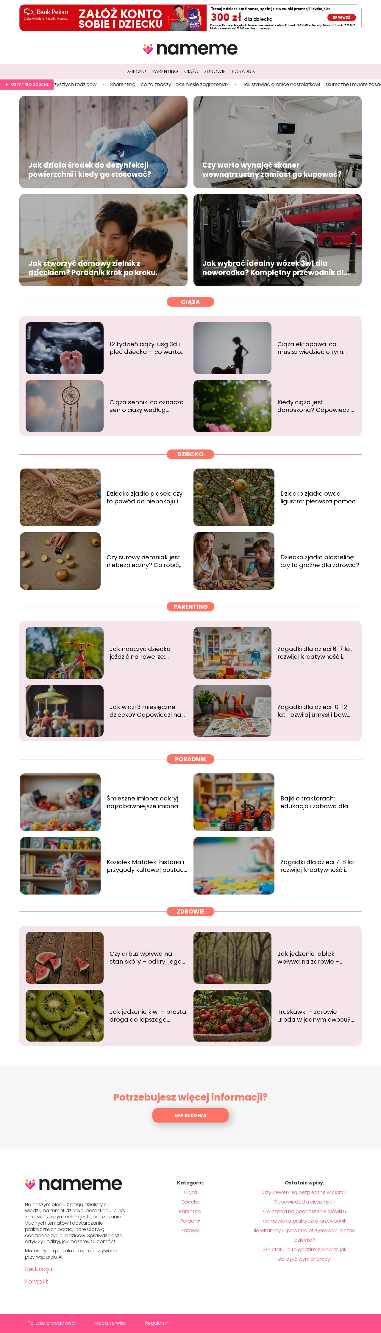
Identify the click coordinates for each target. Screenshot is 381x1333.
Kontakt (36, 1281)
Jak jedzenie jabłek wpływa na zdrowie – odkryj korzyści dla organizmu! (308, 957)
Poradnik (190, 759)
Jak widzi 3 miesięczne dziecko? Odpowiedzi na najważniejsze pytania (145, 711)
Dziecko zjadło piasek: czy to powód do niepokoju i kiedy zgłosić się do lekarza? (144, 497)
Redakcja (38, 1269)
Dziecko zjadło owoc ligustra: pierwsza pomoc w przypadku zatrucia (317, 497)
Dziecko (190, 454)
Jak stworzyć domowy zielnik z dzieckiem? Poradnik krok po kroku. (93, 268)
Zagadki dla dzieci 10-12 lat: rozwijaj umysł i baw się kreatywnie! (312, 711)
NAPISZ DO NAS (191, 1115)
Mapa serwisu (110, 1323)
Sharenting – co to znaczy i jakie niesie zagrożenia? (92, 85)
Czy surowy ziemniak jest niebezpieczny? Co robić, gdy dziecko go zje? (143, 561)
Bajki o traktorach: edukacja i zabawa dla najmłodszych (314, 802)
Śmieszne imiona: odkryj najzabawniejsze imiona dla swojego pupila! (142, 802)
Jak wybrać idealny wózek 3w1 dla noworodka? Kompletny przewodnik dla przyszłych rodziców (275, 268)
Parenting (191, 606)
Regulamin (157, 1323)
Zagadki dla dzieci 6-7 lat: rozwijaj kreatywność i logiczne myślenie (315, 653)
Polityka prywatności (51, 1323)
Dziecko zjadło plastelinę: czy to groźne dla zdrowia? (319, 561)
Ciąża (190, 302)
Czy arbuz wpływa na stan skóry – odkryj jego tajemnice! (146, 957)
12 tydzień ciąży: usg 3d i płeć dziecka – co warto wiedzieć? (145, 348)
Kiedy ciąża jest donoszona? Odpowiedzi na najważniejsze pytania (315, 406)
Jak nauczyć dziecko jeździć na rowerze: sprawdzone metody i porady (142, 653)
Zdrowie (190, 911)
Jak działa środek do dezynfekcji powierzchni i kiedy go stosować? (89, 169)
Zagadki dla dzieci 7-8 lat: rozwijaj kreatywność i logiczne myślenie (318, 866)
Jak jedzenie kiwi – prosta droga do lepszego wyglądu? (148, 1015)
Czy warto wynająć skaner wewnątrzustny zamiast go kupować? (272, 169)
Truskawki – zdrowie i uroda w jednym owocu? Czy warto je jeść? (314, 1015)
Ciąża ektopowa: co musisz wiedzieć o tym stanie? (310, 348)
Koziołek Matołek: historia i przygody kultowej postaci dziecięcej (146, 866)
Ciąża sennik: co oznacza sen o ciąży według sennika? (147, 406)
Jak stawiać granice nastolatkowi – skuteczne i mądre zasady (237, 85)
